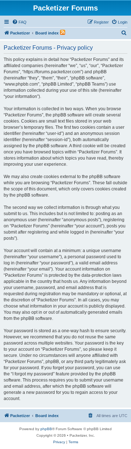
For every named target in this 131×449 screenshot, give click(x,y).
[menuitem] (19, 22)
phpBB (46, 429)
